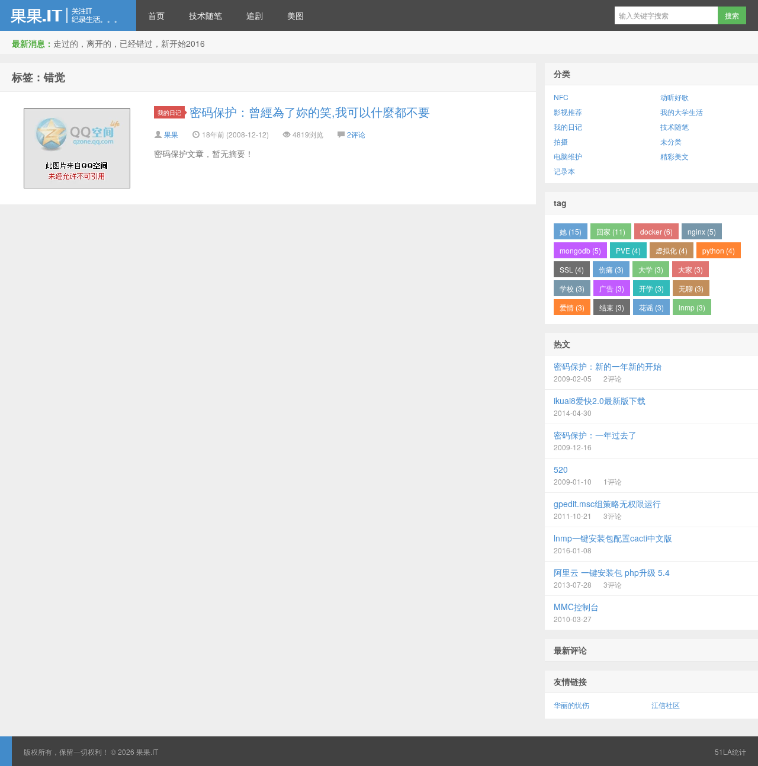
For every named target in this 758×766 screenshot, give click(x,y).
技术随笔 (205, 15)
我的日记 (169, 112)
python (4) (718, 250)
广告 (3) (611, 288)
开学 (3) (651, 288)
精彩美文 (674, 156)
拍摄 (561, 141)
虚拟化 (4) (672, 250)
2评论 (356, 134)
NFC (561, 97)
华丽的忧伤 (571, 705)
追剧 (254, 15)
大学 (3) (650, 269)
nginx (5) (702, 231)
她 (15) (571, 231)
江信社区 (665, 705)
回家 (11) (610, 231)
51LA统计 (730, 751)
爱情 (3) (572, 307)
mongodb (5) (580, 250)
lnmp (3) (692, 307)
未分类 (671, 141)
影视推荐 (568, 112)
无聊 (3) (691, 288)
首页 (156, 15)
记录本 (564, 171)
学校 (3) (572, 288)
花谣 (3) (651, 307)
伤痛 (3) (611, 269)
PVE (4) (628, 250)
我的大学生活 (681, 112)
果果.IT (68, 15)
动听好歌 (674, 97)
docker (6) (656, 231)
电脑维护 (568, 156)
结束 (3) (611, 307)
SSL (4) (572, 269)
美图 (295, 15)
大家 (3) (690, 269)
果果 (171, 134)
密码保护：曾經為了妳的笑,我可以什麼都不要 (310, 111)
